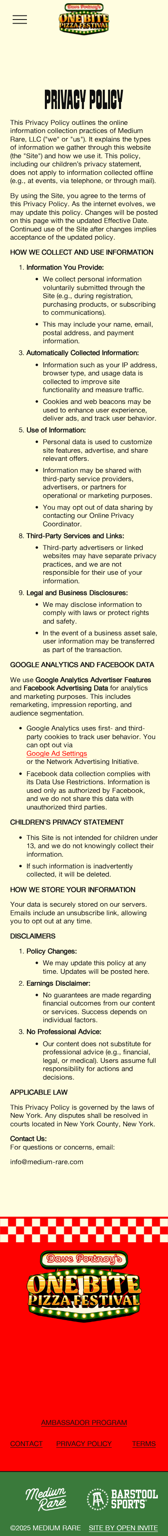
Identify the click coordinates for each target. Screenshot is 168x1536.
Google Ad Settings (57, 753)
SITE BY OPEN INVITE (123, 1528)
